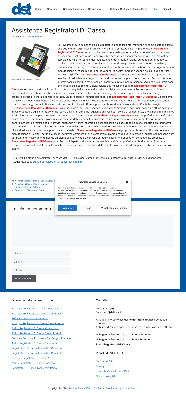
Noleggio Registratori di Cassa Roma (82, 9)
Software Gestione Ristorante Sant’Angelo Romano (41, 338)
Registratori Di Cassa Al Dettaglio (31, 190)
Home (38, 9)
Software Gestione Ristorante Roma (128, 9)
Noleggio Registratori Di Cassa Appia (33, 358)
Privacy (100, 366)
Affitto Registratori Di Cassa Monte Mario (35, 328)
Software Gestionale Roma (28, 187)
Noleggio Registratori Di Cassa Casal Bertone (38, 323)
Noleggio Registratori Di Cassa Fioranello (35, 308)
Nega (88, 208)
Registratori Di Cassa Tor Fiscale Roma (34, 368)
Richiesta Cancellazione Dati (112, 371)
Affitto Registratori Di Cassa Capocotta (34, 343)
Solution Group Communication (122, 388)
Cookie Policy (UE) (106, 376)
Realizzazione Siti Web (80, 388)
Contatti (167, 9)
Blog (155, 9)
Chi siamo (52, 9)
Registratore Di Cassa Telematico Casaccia (37, 348)
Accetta (67, 208)
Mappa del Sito (104, 361)
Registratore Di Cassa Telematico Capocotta (37, 353)
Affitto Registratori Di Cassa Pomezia (33, 363)
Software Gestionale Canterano (30, 318)
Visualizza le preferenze (114, 208)
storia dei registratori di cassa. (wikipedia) (57, 161)
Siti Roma (99, 388)
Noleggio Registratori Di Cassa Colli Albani (36, 313)
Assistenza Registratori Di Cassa (31, 180)
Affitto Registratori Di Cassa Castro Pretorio (37, 333)
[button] (126, 181)
